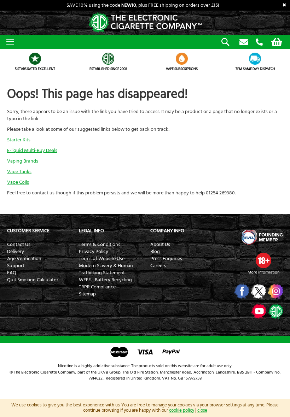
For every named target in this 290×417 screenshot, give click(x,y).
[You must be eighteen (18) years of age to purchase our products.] (263, 260)
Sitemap (87, 294)
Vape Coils (18, 182)
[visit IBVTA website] (261, 237)
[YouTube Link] (258, 311)
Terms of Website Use (101, 258)
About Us (160, 244)
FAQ (11, 272)
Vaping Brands (22, 161)
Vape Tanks (19, 171)
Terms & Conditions (99, 244)
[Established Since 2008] (108, 59)
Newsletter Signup (244, 42)
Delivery (15, 251)
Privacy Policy (93, 251)
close (202, 410)
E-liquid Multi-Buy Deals (32, 150)
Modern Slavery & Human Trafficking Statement (106, 269)
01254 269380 (259, 42)
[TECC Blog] (275, 311)
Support (15, 265)
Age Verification (24, 258)
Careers (158, 265)
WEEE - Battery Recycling (105, 279)
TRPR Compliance (97, 286)
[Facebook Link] (241, 291)
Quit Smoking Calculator (32, 279)
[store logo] (145, 23)
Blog (155, 251)
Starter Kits (18, 139)
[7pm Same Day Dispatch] (255, 59)
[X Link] (258, 291)
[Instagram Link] (275, 291)
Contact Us (18, 244)
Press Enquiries (166, 258)
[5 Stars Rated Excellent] (35, 59)
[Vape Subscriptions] (181, 59)
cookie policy (181, 410)
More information (263, 272)
